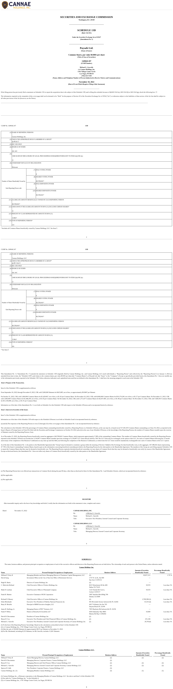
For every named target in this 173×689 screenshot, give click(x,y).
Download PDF (165, 5)
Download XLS (168, 5)
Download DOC (161, 5)
